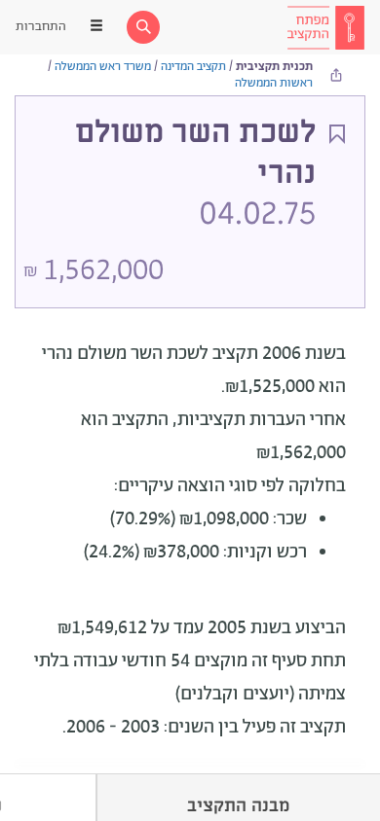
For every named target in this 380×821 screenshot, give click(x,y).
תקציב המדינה (193, 66)
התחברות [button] (41, 27)
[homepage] (325, 27)
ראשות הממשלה (274, 83)
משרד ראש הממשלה (103, 66)
